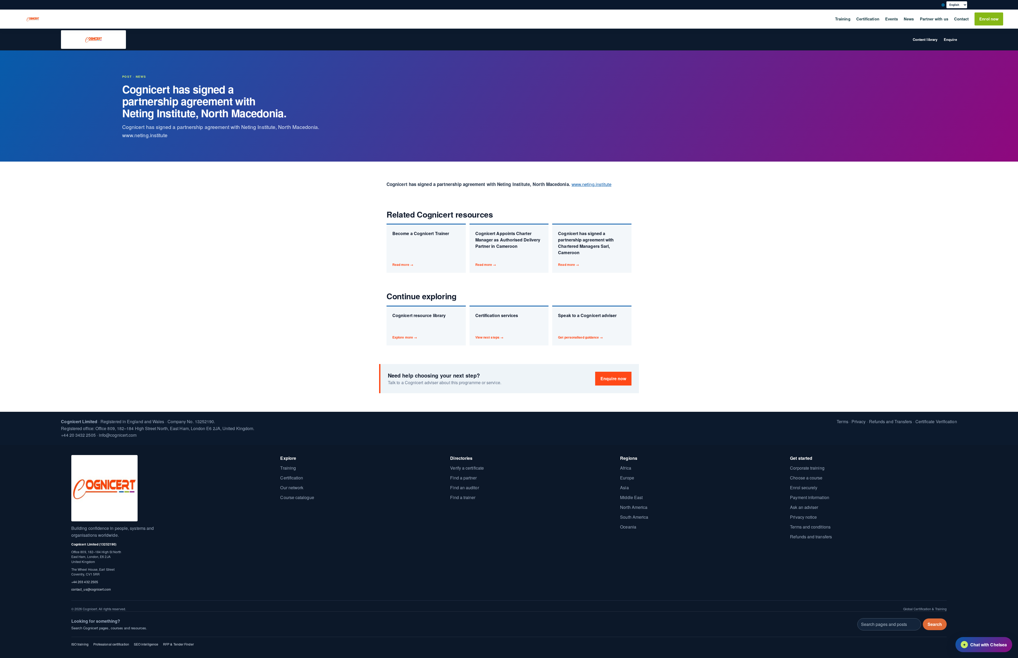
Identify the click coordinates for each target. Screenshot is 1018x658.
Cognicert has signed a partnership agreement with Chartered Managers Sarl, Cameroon (586, 248)
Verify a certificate (467, 468)
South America (634, 517)
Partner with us (934, 19)
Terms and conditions (810, 527)
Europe (627, 478)
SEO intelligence (146, 644)
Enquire (950, 39)
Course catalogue (297, 497)
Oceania (628, 527)
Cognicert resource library (419, 326)
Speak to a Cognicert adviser (587, 326)
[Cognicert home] (33, 19)
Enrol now (988, 19)
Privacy (859, 421)
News (909, 19)
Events (891, 19)
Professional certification (111, 644)
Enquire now (613, 378)
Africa (625, 468)
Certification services (496, 326)
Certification (867, 19)
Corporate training (807, 468)
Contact (961, 19)
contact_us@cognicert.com (91, 589)
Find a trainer (462, 497)
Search (935, 624)
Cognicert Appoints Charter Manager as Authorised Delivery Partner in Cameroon (507, 248)
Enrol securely (803, 487)
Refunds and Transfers (890, 421)
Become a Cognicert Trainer (420, 248)
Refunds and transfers (811, 537)
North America (633, 507)
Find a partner (463, 478)
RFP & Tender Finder (178, 644)
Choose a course (806, 478)
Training (842, 19)
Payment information (809, 497)
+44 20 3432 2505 (78, 435)
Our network (291, 487)
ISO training (80, 644)
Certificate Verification (936, 421)
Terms (842, 421)
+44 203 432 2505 (84, 581)
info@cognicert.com (118, 435)
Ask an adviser (804, 507)
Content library (925, 39)
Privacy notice (803, 517)
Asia (624, 487)
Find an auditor (464, 487)
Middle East (631, 497)
